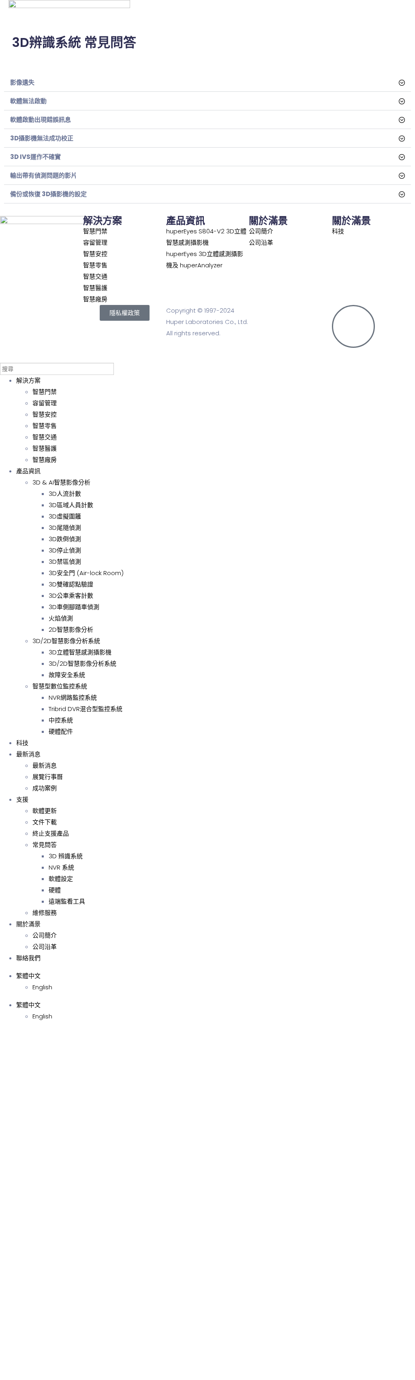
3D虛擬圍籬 (65, 516)
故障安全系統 (67, 675)
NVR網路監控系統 (73, 697)
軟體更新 (44, 810)
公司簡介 (44, 935)
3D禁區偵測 (65, 561)
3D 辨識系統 (66, 856)
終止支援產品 (50, 833)
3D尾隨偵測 (65, 527)
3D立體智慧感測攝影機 (80, 652)
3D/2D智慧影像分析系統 (66, 641)
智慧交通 (44, 437)
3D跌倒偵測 (65, 539)
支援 (22, 799)
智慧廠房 (44, 459)
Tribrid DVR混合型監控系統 (85, 709)
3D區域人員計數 (71, 505)
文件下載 (44, 822)
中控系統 (61, 720)
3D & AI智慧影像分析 (61, 482)
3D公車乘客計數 (71, 595)
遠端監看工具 (67, 901)
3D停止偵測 (65, 550)
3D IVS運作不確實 (35, 156)
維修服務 (44, 912)
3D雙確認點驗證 (71, 584)
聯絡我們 (28, 958)
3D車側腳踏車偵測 (74, 607)
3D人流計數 (65, 493)
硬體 (55, 890)
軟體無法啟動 (28, 101)
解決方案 (28, 380)
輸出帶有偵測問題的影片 (43, 175)
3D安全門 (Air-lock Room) (86, 573)
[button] (207, 82)
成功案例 (44, 788)
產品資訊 (28, 471)
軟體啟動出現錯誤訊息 (40, 119)
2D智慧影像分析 (71, 629)
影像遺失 (22, 82)
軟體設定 (61, 878)
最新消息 (28, 754)
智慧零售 (44, 425)
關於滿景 (28, 924)
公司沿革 (44, 946)
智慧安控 (44, 414)
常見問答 (44, 844)
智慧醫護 (44, 448)
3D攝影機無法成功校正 (41, 138)
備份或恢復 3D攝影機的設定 (48, 194)
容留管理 (44, 403)
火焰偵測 (61, 618)
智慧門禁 (44, 391)
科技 (22, 743)
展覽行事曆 (47, 777)
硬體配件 (61, 731)
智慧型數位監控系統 (59, 686)
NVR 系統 (61, 867)
